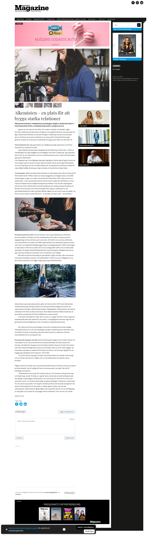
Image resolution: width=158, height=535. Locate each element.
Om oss (101, 19)
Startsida (20, 19)
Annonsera (111, 19)
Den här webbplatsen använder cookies (23, 528)
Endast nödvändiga (86, 527)
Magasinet (51, 19)
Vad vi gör (91, 19)
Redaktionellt (39, 19)
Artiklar (29, 19)
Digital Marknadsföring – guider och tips (71, 19)
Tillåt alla (89, 531)
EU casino (116, 69)
